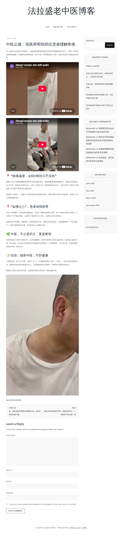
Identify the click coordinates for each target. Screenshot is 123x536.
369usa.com (75, 528)
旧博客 (84, 528)
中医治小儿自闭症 (92, 66)
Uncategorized (13, 400)
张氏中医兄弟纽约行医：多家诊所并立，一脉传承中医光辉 (99, 75)
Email (9, 481)
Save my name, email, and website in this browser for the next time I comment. (43, 504)
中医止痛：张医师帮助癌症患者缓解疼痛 (99, 86)
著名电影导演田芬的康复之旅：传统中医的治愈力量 (99, 96)
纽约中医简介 (72, 27)
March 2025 (91, 198)
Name (9, 470)
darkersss (90, 128)
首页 (47, 27)
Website (9, 493)
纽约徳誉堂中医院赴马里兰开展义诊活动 (99, 107)
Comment (11, 435)
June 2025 (90, 183)
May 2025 (90, 191)
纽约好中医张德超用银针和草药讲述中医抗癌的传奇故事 (100, 140)
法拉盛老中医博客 (61, 11)
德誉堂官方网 (58, 27)
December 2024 (93, 205)
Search (90, 40)
